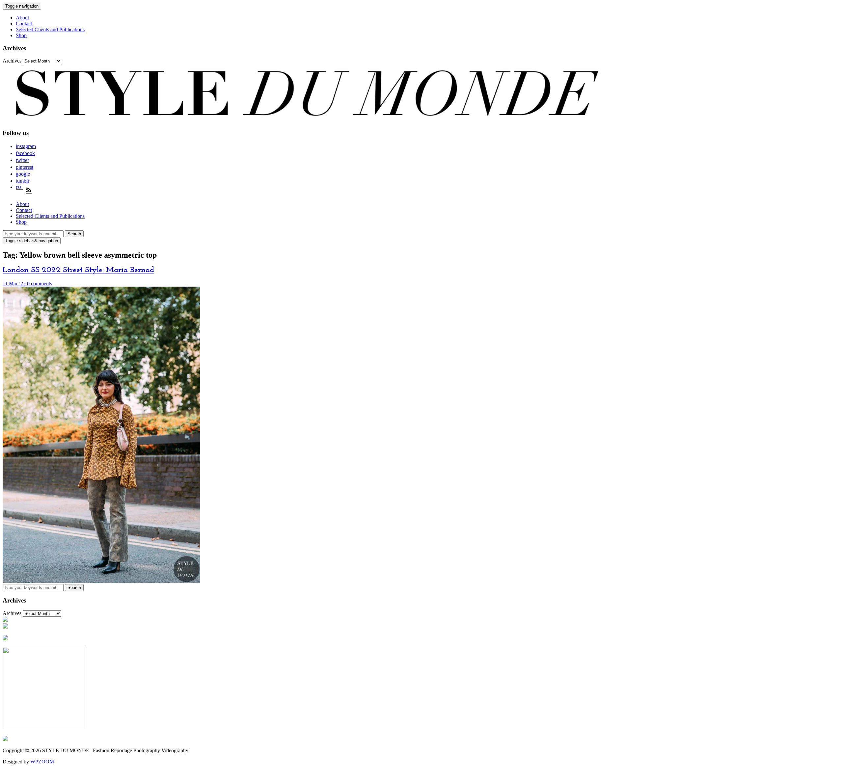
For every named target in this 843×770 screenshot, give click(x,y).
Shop (21, 35)
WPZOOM (42, 761)
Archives (12, 61)
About (22, 17)
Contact (24, 23)
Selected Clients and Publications (50, 29)
